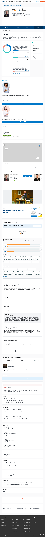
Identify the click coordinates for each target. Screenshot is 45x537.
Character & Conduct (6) (18, 274)
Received (9, 360)
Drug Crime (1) (12, 261)
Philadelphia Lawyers (15, 526)
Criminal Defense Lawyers (26, 522)
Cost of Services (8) (19, 271)
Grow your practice (36, 1)
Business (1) (38, 259)
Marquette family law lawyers (21, 510)
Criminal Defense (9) (7, 256)
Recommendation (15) (22, 269)
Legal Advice (2, 522)
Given (22, 360)
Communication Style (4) (28, 274)
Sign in (43, 1)
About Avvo (35, 519)
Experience (28, 27)
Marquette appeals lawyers (7, 508)
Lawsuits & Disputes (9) (17, 256)
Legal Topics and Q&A (26, 1)
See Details (14, 17)
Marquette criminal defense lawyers (35, 508)
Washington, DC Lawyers (15, 525)
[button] (39, 146)
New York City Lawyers (15, 519)
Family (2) (27, 259)
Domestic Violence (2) (20, 259)
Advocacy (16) (14, 269)
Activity (38, 27)
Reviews (17, 27)
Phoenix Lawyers (14, 528)
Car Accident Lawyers (26, 526)
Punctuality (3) (37, 274)
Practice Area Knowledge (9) (9, 271)
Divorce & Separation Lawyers (27, 528)
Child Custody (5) (26, 256)
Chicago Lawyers (14, 522)
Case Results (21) (7, 269)
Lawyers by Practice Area (17, 1)
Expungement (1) (35, 261)
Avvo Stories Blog (3, 525)
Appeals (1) (32, 259)
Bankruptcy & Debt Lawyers (27, 519)
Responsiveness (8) (28, 271)
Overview (6, 27)
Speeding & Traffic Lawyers (27, 531)
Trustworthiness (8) (36, 271)
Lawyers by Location (9, 1)
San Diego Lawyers (14, 531)
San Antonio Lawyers (15, 529)
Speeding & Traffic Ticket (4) (9, 259)
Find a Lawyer (3, 519)
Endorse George (37, 360)
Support (35, 522)
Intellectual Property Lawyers (27, 529)
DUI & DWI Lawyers (25, 523)
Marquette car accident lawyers (21, 508)
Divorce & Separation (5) (35, 256)
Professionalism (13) (31, 269)
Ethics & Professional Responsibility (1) (23, 261)
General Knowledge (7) (8, 274)
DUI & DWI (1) (6, 261)
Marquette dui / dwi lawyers (7, 510)
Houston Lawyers (14, 523)
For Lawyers (2, 526)
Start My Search (22, 103)
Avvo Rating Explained (37, 523)
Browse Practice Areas (4, 523)
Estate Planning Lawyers (26, 525)
